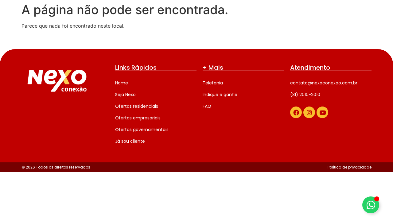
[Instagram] (309, 112)
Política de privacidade (350, 167)
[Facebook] (296, 112)
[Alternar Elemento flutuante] (370, 204)
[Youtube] (322, 112)
